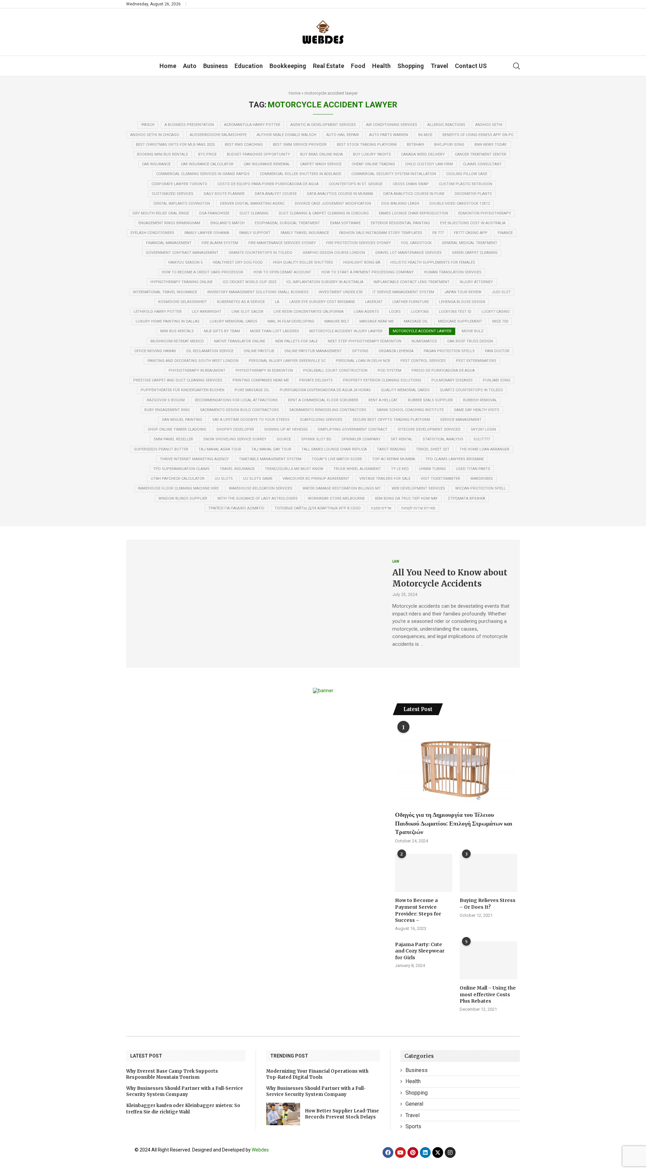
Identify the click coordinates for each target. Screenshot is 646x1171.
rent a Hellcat (383, 400)
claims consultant (482, 164)
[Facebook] (388, 1152)
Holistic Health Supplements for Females (432, 262)
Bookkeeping (288, 65)
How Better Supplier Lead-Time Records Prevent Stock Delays (342, 1114)
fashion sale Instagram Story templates (380, 233)
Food (358, 65)
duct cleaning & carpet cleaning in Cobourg (324, 213)
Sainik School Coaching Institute (410, 410)
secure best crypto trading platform (391, 419)
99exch (147, 125)
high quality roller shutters (303, 262)
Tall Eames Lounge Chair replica (334, 449)
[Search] (516, 66)
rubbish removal (480, 400)
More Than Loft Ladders (274, 331)
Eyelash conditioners (152, 233)
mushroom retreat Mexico (177, 341)
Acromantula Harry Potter (252, 125)
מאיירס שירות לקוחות (418, 508)
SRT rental (401, 439)
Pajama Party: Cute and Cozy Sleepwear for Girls (419, 951)
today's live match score (337, 459)
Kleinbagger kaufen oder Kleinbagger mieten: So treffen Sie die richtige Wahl (183, 1108)
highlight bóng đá (361, 262)
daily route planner (224, 194)
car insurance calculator (207, 164)
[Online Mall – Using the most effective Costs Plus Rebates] (488, 960)
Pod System (389, 370)
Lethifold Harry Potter (158, 311)
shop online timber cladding (177, 429)
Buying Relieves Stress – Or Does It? (487, 903)
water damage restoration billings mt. (342, 488)
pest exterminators (476, 361)
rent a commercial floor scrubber (323, 400)
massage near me (376, 321)
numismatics (424, 341)
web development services (418, 488)
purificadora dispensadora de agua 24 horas (325, 390)
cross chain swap (411, 184)
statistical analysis (443, 439)
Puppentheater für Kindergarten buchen (182, 390)
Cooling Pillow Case (466, 174)
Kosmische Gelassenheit (182, 302)
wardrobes (481, 478)
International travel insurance (165, 292)
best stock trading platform (367, 144)
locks (395, 311)
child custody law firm (429, 164)
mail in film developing (290, 321)
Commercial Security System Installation (393, 174)
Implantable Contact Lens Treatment (411, 282)
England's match (227, 223)
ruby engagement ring (167, 410)
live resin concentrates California (309, 311)
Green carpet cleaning (475, 252)
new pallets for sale (296, 341)
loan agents (366, 311)
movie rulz (472, 331)
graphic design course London (333, 252)
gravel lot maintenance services (408, 252)
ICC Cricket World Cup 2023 (249, 282)
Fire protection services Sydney (358, 243)
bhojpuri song (449, 144)
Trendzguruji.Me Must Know (294, 469)
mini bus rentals (177, 331)
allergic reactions (446, 125)
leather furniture (410, 302)
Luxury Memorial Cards (233, 321)
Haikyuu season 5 (185, 262)
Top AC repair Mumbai (393, 459)
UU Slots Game (258, 478)
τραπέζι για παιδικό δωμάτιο (236, 508)
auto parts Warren (388, 135)
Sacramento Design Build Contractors (239, 410)
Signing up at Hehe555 (286, 429)
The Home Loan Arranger (484, 449)
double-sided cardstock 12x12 (459, 203)
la (277, 302)
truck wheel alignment (357, 469)
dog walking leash (400, 203)
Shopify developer (235, 429)
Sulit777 (481, 439)
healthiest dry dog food (238, 262)
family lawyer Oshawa (206, 233)
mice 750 (500, 321)
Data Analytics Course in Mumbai (340, 194)
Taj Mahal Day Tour (271, 449)
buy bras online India (321, 154)
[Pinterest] (412, 1152)
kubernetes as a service (241, 302)
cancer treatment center (480, 154)
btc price (207, 154)
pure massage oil (252, 390)
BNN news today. (490, 144)
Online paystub (259, 351)
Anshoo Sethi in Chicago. (155, 135)
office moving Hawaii (155, 351)
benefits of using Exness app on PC (477, 135)
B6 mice (425, 135)
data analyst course (276, 194)
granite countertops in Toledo (260, 252)
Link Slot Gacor (247, 311)
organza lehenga (396, 351)
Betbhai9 (415, 144)
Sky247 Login (483, 429)
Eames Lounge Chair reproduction (413, 213)
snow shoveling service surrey (234, 439)
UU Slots (224, 478)
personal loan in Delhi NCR (363, 361)
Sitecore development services (429, 429)
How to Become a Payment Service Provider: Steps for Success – (418, 910)
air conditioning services (391, 125)
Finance (505, 233)
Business (215, 65)
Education (249, 65)
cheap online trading (373, 164)
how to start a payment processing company (367, 272)
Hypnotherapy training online (181, 282)
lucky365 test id (455, 311)
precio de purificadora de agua (443, 370)
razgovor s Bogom (166, 400)
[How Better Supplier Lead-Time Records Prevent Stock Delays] (283, 1114)
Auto (189, 65)
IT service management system (403, 292)
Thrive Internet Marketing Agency (194, 459)
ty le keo (400, 469)
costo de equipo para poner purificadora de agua (268, 184)
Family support (255, 233)
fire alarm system (220, 243)
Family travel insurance (305, 233)
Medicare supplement (460, 321)
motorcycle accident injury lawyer (346, 331)
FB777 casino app (471, 233)
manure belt (336, 321)
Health (381, 65)
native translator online (239, 341)
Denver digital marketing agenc (252, 203)
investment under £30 (340, 292)
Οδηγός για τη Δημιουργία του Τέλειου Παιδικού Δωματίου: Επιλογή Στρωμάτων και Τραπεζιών (453, 823)
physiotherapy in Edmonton (264, 370)
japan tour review (462, 292)
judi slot (501, 292)
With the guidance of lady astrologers (257, 498)
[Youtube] (400, 1152)
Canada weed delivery (423, 154)
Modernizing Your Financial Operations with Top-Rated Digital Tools (317, 1074)
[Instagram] (450, 1152)
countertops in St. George (356, 184)
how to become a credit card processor (202, 272)
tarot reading (391, 449)
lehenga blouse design (462, 302)
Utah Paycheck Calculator (178, 478)
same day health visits (476, 410)
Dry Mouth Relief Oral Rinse (161, 213)
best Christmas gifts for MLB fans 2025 (175, 144)
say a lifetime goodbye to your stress (251, 419)
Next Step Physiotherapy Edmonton (364, 341)
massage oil (416, 321)
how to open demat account (282, 272)
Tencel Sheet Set (433, 449)
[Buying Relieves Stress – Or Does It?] (488, 873)
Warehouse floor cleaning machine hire (178, 488)
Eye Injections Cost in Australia (472, 223)
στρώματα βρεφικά (466, 498)
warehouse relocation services (260, 488)
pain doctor (497, 351)
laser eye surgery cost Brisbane (322, 302)
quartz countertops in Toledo (471, 390)
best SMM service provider (300, 144)
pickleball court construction (335, 370)
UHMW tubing (432, 469)
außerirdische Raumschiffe (218, 135)
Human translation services (452, 272)
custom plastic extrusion (465, 184)
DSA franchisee (214, 213)
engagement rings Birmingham (169, 223)
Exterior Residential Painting (400, 223)
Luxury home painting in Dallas (168, 321)
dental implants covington (181, 203)
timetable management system (270, 459)
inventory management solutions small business (258, 292)
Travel (439, 65)
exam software (345, 223)
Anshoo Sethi (488, 125)
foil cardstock (416, 243)
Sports (413, 1126)
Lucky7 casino (495, 311)
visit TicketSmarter (440, 478)
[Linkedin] (425, 1152)
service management (460, 419)
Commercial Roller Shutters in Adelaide (300, 174)
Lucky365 (420, 311)
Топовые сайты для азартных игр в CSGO (318, 508)
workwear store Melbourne (336, 498)
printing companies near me (260, 380)
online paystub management (313, 351)
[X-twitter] (437, 1152)
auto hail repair (342, 135)
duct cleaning (254, 213)
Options (360, 351)
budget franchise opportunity (258, 154)
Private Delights (316, 380)
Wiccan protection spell (480, 488)
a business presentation (189, 125)
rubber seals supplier (430, 400)
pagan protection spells (449, 351)
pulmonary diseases (452, 380)
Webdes (260, 1149)
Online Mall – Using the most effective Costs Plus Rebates (488, 994)
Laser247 (373, 302)
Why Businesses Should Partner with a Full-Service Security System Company (184, 1091)
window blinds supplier (182, 498)
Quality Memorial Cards (405, 390)
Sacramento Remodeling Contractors (327, 410)
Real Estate (328, 65)
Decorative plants (473, 194)
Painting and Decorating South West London (193, 361)
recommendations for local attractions (236, 400)
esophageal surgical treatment (287, 223)
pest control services (423, 361)
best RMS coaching (244, 144)
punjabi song (496, 380)
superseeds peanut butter (161, 449)
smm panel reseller (173, 439)
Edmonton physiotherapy (484, 213)
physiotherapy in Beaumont (197, 370)
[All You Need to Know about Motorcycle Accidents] (254, 604)
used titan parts (473, 469)
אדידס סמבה (381, 508)
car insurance (156, 164)
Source (284, 439)
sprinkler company (361, 439)
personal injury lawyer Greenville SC (287, 361)
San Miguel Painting (182, 419)
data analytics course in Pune (413, 194)
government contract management (182, 252)
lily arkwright (206, 311)
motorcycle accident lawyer (422, 331)
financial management (168, 243)
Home (167, 65)
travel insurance (237, 469)
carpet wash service (321, 164)
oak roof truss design (470, 341)
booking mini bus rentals (162, 154)
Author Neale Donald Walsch (286, 135)
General (414, 1104)
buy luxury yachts (372, 154)
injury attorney (476, 282)
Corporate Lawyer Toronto (179, 184)
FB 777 (438, 233)
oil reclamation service (210, 351)
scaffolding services (321, 419)
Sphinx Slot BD (316, 439)
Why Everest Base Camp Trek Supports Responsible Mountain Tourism (172, 1074)
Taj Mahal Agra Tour (220, 449)
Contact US (471, 65)
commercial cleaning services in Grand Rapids (203, 174)
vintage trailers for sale (384, 478)
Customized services (172, 194)
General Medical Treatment (469, 243)
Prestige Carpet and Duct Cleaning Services (177, 380)
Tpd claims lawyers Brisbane (454, 459)
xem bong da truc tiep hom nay (406, 498)
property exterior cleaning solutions (382, 380)
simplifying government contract (353, 429)
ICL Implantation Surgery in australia (324, 282)
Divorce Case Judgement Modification (333, 203)
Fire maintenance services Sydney (282, 243)
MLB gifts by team (222, 331)
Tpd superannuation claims (181, 469)
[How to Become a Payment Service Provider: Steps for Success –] (423, 873)
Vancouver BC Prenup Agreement (316, 478)
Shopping (410, 65)
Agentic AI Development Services (323, 125)
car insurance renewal (267, 164)
